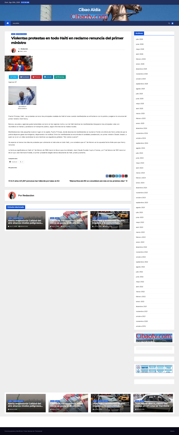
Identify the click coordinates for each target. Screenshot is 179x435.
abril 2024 (139, 168)
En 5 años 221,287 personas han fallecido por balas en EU (34, 181)
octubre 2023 (141, 197)
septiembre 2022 (142, 262)
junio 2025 (139, 99)
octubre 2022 (141, 257)
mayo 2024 (140, 163)
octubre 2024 (141, 138)
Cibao (57, 218)
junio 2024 (140, 158)
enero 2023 (140, 242)
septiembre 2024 (142, 143)
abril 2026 (139, 54)
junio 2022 (139, 277)
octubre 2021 (141, 316)
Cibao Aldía (89, 9)
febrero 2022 (141, 296)
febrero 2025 (141, 118)
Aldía (13, 34)
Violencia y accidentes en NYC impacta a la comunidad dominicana (108, 223)
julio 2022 (139, 272)
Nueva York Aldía (18, 218)
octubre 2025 (141, 79)
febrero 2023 (141, 237)
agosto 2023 (140, 207)
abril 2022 (139, 287)
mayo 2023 (140, 222)
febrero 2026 (141, 59)
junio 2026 (140, 44)
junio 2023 (139, 217)
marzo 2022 (140, 292)
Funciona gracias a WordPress (14, 431)
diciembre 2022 (141, 247)
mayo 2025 (140, 103)
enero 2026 (140, 64)
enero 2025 (140, 123)
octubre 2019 (141, 326)
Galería (16, 23)
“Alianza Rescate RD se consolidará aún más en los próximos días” (97, 181)
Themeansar (38, 431)
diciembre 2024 (141, 128)
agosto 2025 (140, 89)
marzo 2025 (140, 113)
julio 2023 (139, 212)
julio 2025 (139, 94)
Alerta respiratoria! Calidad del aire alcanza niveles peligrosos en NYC (24, 223)
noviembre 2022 (142, 252)
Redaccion (24, 49)
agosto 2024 (140, 148)
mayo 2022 (140, 282)
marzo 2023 (140, 232)
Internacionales (21, 34)
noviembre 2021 (142, 311)
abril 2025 (139, 108)
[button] (169, 23)
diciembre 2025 (141, 69)
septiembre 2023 (142, 202)
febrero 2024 (141, 178)
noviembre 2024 (142, 133)
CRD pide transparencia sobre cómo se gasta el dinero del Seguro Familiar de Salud (66, 223)
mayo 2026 (140, 49)
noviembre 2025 (142, 74)
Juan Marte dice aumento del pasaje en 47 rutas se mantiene (152, 404)
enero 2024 (140, 183)
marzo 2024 (140, 173)
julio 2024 (139, 153)
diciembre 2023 (141, 188)
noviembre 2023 (142, 193)
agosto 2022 (140, 267)
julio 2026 (139, 39)
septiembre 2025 (142, 84)
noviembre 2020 (142, 321)
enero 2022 (140, 301)
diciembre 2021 (141, 306)
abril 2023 (139, 227)
